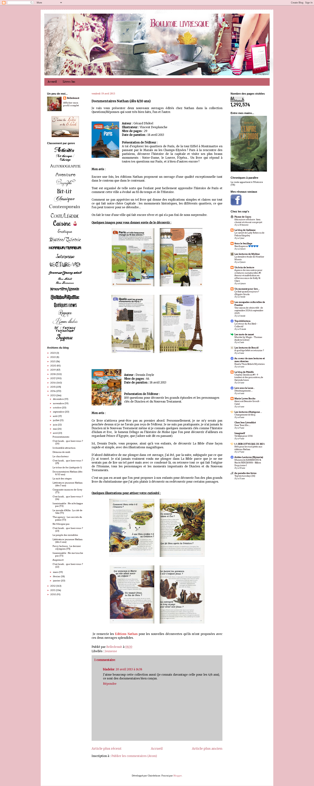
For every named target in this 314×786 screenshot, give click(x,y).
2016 (53, 382)
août (55, 416)
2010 (53, 594)
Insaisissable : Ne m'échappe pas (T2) (68, 504)
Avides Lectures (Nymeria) (248, 457)
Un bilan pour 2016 (243, 436)
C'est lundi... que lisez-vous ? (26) (68, 442)
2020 (53, 365)
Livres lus (69, 81)
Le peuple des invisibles (65, 535)
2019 (53, 369)
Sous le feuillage (243, 243)
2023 (53, 353)
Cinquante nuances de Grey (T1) (67, 490)
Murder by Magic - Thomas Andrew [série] (248, 338)
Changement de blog (244, 414)
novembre (59, 403)
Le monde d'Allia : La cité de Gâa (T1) (67, 511)
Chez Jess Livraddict (245, 422)
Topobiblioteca (242, 321)
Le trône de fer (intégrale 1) (67, 467)
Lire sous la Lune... (244, 388)
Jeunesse (111, 651)
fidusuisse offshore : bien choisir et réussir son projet (248, 221)
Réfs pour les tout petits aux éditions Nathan (248, 448)
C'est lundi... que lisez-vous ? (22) (68, 565)
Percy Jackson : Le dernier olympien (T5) (67, 547)
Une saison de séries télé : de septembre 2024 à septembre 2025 (248, 310)
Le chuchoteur (61, 456)
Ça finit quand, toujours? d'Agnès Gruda (246, 293)
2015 (53, 386)
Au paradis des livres (245, 473)
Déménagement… (243, 390)
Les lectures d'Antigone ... (248, 412)
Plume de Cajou (242, 216)
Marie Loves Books (244, 398)
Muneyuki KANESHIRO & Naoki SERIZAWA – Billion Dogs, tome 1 (247, 463)
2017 (53, 378)
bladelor (108, 669)
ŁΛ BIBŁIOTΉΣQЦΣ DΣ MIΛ (249, 443)
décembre (58, 399)
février (57, 576)
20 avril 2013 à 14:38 (129, 669)
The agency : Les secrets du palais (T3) (67, 518)
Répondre (109, 683)
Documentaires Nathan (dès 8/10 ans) (67, 473)
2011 (53, 590)
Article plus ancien (207, 748)
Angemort (58, 559)
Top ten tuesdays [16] (244, 476)
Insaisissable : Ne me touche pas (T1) (68, 554)
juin (55, 424)
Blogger (177, 775)
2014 (53, 391)
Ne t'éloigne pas (61, 524)
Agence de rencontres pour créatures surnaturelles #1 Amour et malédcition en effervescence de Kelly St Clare (248, 275)
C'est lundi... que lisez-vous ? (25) (68, 461)
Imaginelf (239, 433)
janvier (57, 580)
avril (55, 433)
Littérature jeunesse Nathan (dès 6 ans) (67, 540)
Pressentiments (61, 436)
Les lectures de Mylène (247, 254)
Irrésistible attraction (64, 447)
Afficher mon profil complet (71, 104)
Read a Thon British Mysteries (249, 364)
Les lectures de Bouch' (246, 347)
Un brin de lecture (244, 267)
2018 (53, 374)
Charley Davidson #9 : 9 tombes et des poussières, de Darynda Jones (248, 377)
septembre (59, 411)
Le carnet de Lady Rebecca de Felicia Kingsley (249, 234)
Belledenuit (73, 98)
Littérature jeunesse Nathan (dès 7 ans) (67, 484)
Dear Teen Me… (242, 425)
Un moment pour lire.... (247, 288)
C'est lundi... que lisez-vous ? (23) (68, 529)
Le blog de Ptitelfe (244, 372)
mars (56, 572)
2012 (53, 585)
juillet (56, 420)
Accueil (52, 81)
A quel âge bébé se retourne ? (249, 350)
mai (55, 428)
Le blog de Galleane (244, 230)
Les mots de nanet (244, 334)
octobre (57, 407)
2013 (53, 395)
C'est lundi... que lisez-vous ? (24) (68, 497)
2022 (53, 357)
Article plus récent (107, 748)
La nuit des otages (62, 478)
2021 (53, 361)
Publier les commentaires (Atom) (134, 756)
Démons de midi (61, 452)
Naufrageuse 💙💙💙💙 (246, 246)
